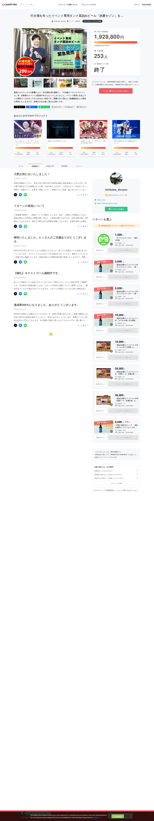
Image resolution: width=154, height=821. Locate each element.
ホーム (21, 166)
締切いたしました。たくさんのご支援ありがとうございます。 (50, 239)
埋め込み (70, 107)
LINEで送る (45, 107)
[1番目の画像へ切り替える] (21, 83)
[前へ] (16, 52)
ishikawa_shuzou (60, 21)
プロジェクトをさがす (88, 4)
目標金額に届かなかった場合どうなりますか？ (108, 474)
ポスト (21, 107)
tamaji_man (101, 200)
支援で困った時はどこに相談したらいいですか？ (109, 478)
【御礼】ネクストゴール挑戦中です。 (37, 273)
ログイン (137, 5)
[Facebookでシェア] (20, 194)
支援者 (50, 166)
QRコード (82, 107)
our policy (95, 817)
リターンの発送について (29, 206)
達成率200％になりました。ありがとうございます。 (47, 305)
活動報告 (35, 166)
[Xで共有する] (15, 194)
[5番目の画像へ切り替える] (80, 83)
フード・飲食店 (74, 21)
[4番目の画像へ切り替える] (65, 83)
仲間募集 (64, 166)
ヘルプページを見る (116, 483)
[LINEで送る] (25, 194)
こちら (116, 490)
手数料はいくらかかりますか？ (103, 471)
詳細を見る (99, 250)
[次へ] (84, 52)
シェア (33, 107)
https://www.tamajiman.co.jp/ (107, 203)
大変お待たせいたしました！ (32, 174)
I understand (118, 816)
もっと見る (81, 194)
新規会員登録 (146, 5)
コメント (79, 166)
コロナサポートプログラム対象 (92, 21)
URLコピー (57, 107)
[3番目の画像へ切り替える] (50, 83)
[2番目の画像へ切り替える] (35, 83)
